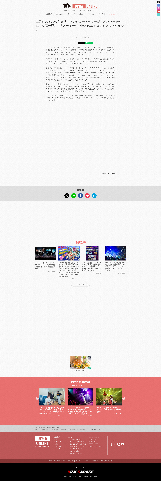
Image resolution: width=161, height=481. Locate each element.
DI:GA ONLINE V (95, 437)
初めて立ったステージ (77, 446)
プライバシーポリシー (83, 461)
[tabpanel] (52, 402)
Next (124, 398)
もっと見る (80, 284)
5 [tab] (85, 420)
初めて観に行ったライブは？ (79, 444)
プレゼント (101, 14)
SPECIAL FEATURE (95, 446)
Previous (37, 398)
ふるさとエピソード (76, 448)
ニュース (112, 14)
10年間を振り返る (75, 439)
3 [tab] (79, 420)
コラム (81, 14)
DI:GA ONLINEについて (57, 461)
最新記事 (49, 14)
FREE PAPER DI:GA (96, 444)
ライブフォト (93, 441)
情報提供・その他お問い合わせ (102, 461)
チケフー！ (92, 439)
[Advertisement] (80, 217)
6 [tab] (87, 420)
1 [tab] (73, 420)
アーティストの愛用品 (77, 441)
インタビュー (60, 14)
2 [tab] (76, 420)
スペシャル (91, 14)
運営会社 (70, 461)
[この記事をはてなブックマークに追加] (94, 196)
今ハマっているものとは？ (78, 453)
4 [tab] (82, 420)
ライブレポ (71, 14)
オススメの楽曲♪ (75, 451)
